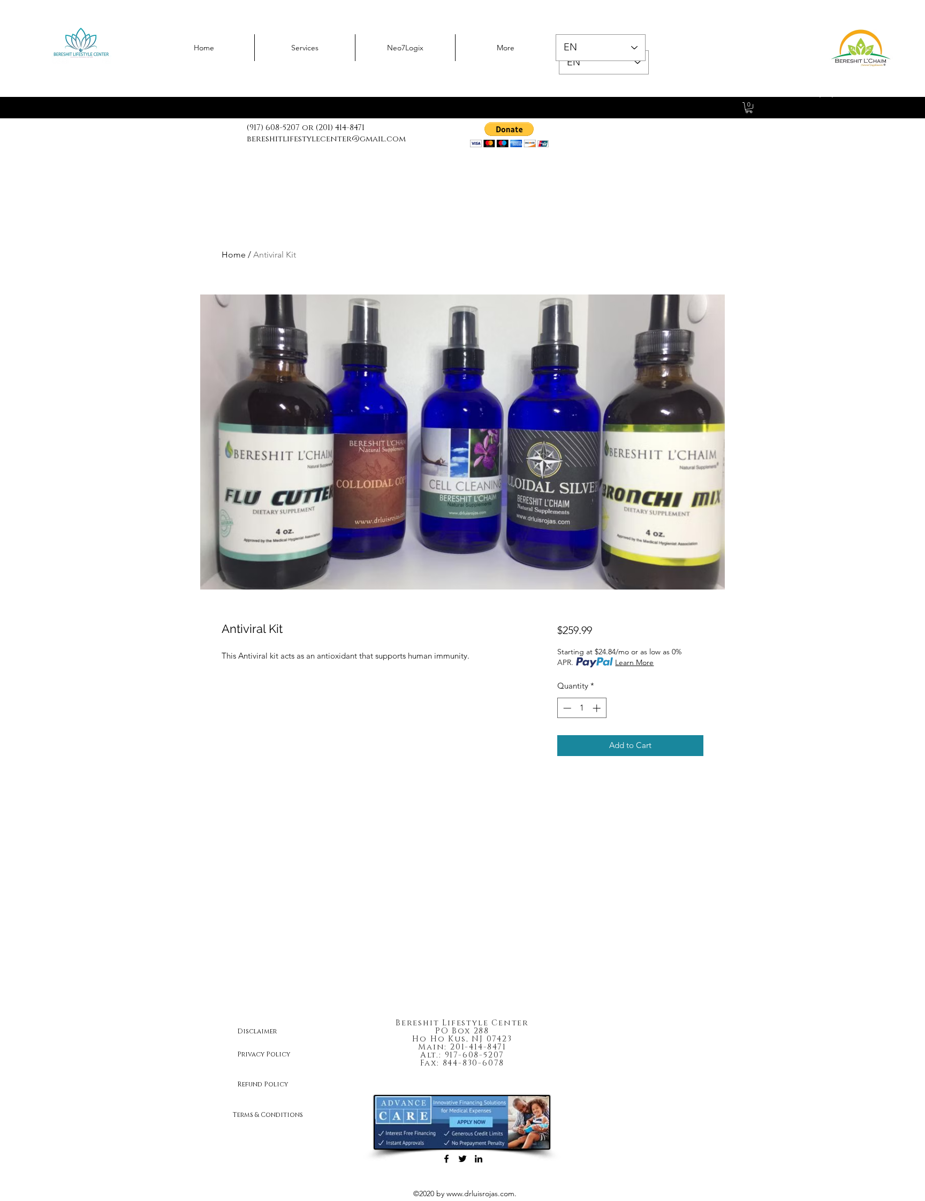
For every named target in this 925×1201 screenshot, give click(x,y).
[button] (509, 134)
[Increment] (597, 708)
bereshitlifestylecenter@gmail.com (326, 139)
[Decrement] (566, 708)
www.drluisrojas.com (480, 1193)
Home (234, 255)
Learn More (634, 662)
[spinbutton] (581, 708)
